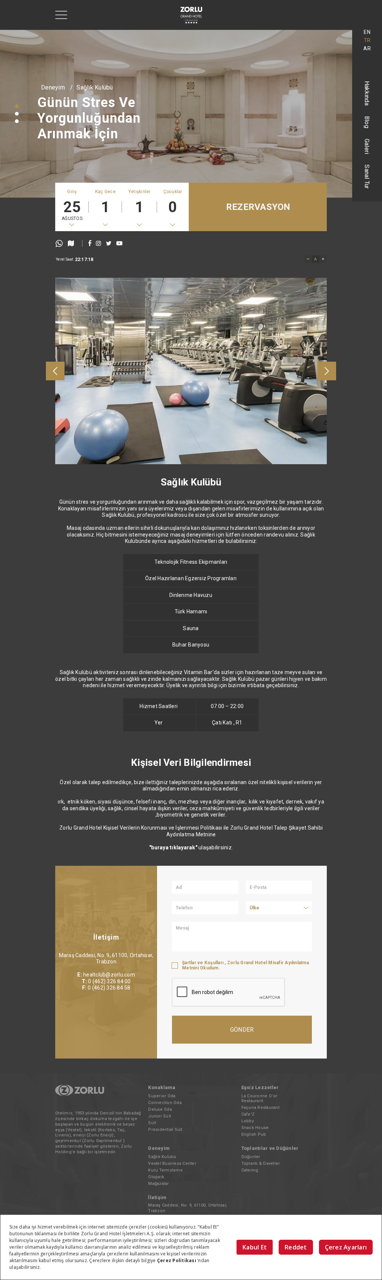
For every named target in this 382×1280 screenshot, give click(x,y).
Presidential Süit (165, 1129)
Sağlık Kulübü (94, 87)
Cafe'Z (248, 1114)
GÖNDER (242, 1029)
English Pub (253, 1134)
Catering (250, 1170)
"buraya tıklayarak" (173, 847)
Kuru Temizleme (165, 1170)
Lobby (247, 1121)
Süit (152, 1122)
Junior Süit (159, 1116)
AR (367, 48)
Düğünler (250, 1156)
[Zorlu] (79, 1094)
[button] (17, 106)
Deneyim (53, 87)
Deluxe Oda (160, 1109)
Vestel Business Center (172, 1163)
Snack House (255, 1127)
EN (367, 32)
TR (367, 40)
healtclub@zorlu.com (109, 975)
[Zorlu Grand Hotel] (191, 15)
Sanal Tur (367, 176)
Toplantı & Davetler (260, 1163)
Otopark (156, 1176)
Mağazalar (158, 1183)
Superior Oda (161, 1096)
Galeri (367, 146)
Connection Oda (165, 1102)
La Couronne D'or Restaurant (259, 1098)
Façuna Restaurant (260, 1107)
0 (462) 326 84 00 (109, 981)
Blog (367, 122)
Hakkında (367, 93)
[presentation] (55, 371)
